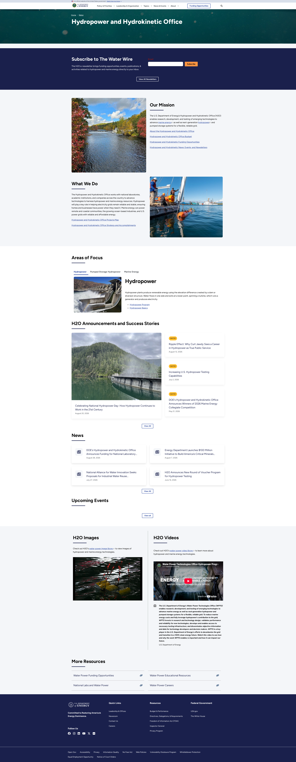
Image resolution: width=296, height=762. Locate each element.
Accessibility (85, 752)
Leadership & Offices (117, 711)
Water (173, 338)
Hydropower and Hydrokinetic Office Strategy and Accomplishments (104, 225)
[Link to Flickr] (94, 733)
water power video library (181, 550)
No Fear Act (127, 752)
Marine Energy (131, 271)
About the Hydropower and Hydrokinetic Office (172, 131)
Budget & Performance (159, 711)
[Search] (221, 6)
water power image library (101, 548)
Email (150, 59)
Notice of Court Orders (106, 757)
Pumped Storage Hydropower (105, 271)
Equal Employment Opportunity (80, 757)
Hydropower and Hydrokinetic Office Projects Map (95, 220)
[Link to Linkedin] (79, 733)
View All (147, 426)
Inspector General (157, 726)
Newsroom (113, 716)
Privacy (96, 752)
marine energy (164, 122)
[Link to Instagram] (74, 733)
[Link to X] (89, 733)
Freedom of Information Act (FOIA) (164, 721)
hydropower (203, 122)
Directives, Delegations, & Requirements (166, 716)
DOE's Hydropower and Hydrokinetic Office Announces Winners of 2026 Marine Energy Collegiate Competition (193, 403)
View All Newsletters (147, 79)
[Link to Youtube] (83, 733)
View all (147, 515)
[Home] (80, 6)
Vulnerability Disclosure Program (163, 752)
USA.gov (194, 711)
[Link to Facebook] (69, 733)
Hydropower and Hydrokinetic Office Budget (171, 136)
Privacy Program (156, 731)
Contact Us (113, 721)
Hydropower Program (140, 304)
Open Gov (72, 752)
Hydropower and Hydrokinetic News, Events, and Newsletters (178, 147)
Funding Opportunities (199, 6)
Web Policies (141, 752)
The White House (198, 716)
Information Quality (111, 752)
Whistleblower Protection (190, 752)
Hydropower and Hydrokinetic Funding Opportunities (174, 142)
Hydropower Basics (139, 308)
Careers (112, 726)
